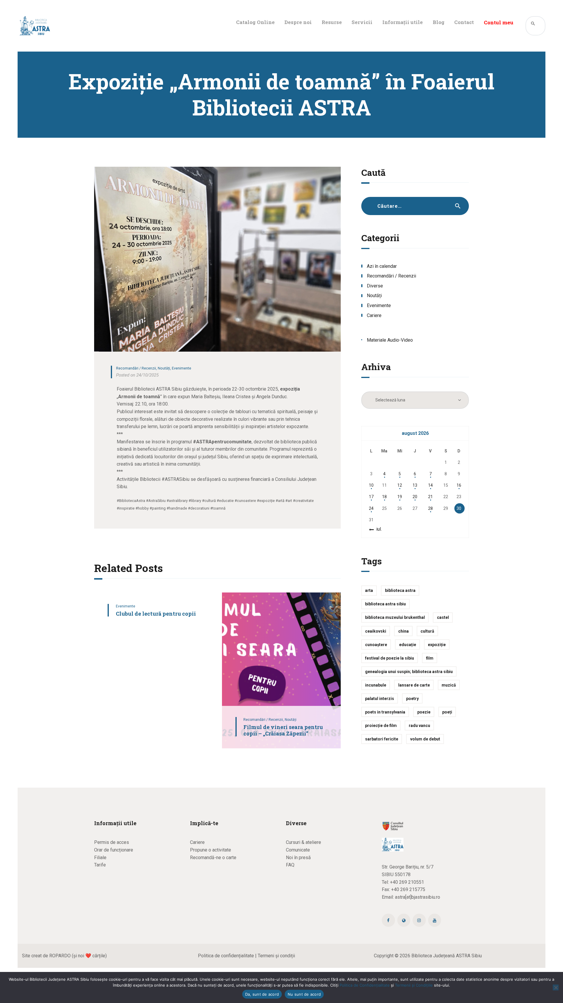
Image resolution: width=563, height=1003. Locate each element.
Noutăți (164, 368)
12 (399, 485)
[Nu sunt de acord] (556, 987)
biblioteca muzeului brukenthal (395, 617)
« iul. (377, 529)
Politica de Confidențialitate (365, 985)
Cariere (374, 315)
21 (430, 496)
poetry (412, 698)
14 (430, 485)
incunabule (375, 685)
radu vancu (419, 725)
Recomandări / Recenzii (136, 368)
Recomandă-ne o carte (213, 857)
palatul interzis (379, 698)
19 (399, 496)
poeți (447, 712)
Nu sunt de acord (304, 994)
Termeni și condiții (276, 955)
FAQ (290, 865)
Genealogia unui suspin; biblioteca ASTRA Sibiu (409, 671)
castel (443, 617)
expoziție (437, 644)
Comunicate (298, 850)
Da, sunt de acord (262, 994)
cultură (427, 631)
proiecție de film (381, 725)
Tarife (100, 865)
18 (384, 496)
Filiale (100, 857)
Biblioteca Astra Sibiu (385, 604)
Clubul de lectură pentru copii (156, 613)
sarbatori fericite (381, 739)
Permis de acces (111, 842)
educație (407, 644)
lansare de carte (414, 685)
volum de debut (425, 739)
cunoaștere (376, 644)
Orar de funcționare (113, 850)
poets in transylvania (385, 712)
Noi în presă (298, 857)
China (403, 631)
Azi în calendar (382, 266)
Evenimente (181, 368)
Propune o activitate (210, 850)
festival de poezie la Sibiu (389, 658)
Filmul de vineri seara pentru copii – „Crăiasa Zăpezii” (283, 730)
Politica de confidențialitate (226, 955)
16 (459, 485)
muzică (449, 685)
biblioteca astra (400, 590)
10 (371, 485)
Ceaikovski (375, 631)
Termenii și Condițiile (414, 985)
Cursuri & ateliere (303, 842)
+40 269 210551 (407, 882)
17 (371, 496)
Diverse (375, 286)
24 (371, 508)
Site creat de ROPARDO (46, 955)
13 (415, 485)
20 (415, 496)
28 (430, 508)
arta (369, 590)
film (429, 658)
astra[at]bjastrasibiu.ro (417, 897)
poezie (423, 712)
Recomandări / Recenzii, (264, 720)
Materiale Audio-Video (390, 340)
